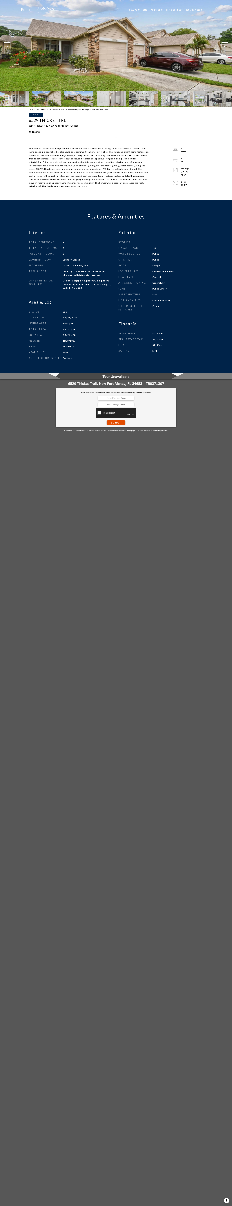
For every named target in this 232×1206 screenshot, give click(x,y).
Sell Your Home (138, 10)
